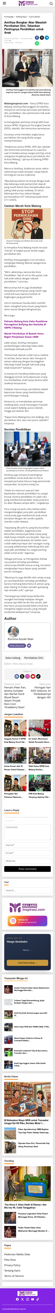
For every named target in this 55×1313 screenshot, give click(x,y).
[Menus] (4, 3)
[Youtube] (33, 676)
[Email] (29, 646)
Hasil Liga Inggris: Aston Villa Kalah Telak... (30, 1064)
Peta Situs (10, 1259)
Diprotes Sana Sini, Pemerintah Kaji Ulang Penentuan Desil (34, 1145)
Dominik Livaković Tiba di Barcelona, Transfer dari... (31, 1052)
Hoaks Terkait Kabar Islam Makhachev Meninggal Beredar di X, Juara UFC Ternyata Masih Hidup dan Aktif (34, 1229)
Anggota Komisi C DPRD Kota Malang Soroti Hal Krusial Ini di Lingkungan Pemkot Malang (15, 740)
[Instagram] (27, 676)
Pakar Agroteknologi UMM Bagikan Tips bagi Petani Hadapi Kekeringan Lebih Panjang (34, 1131)
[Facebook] (17, 676)
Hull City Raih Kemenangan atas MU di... (30, 1014)
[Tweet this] (42, 38)
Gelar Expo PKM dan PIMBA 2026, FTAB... (32, 1027)
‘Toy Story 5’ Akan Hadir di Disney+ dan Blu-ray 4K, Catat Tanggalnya (25, 1206)
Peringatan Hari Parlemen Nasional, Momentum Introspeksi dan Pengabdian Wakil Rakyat (14, 795)
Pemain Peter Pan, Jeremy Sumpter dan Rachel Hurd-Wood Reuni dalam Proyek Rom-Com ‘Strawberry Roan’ (15, 695)
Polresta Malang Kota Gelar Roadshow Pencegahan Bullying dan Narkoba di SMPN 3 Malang (26, 324)
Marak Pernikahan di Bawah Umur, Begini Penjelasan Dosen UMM (24, 335)
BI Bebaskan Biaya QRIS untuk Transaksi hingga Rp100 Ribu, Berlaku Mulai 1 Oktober (26, 1122)
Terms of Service (14, 1276)
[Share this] (37, 38)
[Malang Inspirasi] (28, 3)
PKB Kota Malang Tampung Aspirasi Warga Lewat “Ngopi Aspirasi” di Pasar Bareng (40, 795)
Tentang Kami (12, 1270)
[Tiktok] (38, 676)
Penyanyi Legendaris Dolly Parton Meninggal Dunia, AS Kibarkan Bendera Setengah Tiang (33, 1215)
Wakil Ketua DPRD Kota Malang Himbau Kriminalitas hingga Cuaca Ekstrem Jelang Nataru (39, 768)
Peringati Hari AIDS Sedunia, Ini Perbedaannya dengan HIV (41, 690)
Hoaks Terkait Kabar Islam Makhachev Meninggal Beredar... (31, 989)
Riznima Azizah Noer (21, 639)
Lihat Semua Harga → (27, 963)
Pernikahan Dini (33, 657)
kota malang (13, 657)
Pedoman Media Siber (17, 1254)
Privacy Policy (12, 1265)
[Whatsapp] (37, 43)
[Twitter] (22, 676)
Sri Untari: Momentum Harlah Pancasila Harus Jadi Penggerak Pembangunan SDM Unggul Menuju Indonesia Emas (39, 740)
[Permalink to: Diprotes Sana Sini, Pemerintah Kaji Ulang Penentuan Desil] (10, 1147)
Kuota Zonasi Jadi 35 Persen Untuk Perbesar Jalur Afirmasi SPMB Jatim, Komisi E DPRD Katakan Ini (14, 768)
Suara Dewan (9, 42)
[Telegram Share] (47, 38)
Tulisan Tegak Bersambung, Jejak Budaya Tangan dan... (29, 1001)
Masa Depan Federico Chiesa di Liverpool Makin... (28, 1039)
